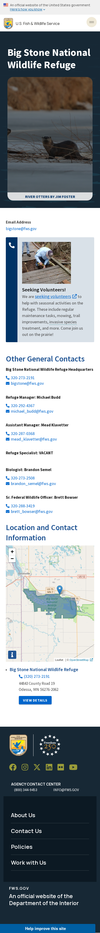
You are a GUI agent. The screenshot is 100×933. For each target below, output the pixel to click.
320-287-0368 (23, 433)
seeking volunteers (53, 296)
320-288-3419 (23, 505)
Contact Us (26, 831)
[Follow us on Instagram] (26, 767)
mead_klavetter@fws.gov (34, 439)
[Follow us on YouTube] (75, 767)
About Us (23, 815)
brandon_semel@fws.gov (33, 483)
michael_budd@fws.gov (32, 411)
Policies (22, 846)
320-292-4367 (23, 405)
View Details (35, 700)
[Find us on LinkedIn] (51, 767)
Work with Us (28, 862)
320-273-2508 (23, 478)
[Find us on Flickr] (62, 767)
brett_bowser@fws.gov (32, 511)
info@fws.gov (66, 789)
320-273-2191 (23, 377)
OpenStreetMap (79, 660)
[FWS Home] (8, 23)
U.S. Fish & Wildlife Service (38, 23)
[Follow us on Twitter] (38, 767)
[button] (60, 590)
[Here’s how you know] (50, 7)
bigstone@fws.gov (21, 228)
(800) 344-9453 (25, 789)
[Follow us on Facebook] (14, 767)
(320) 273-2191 (37, 676)
